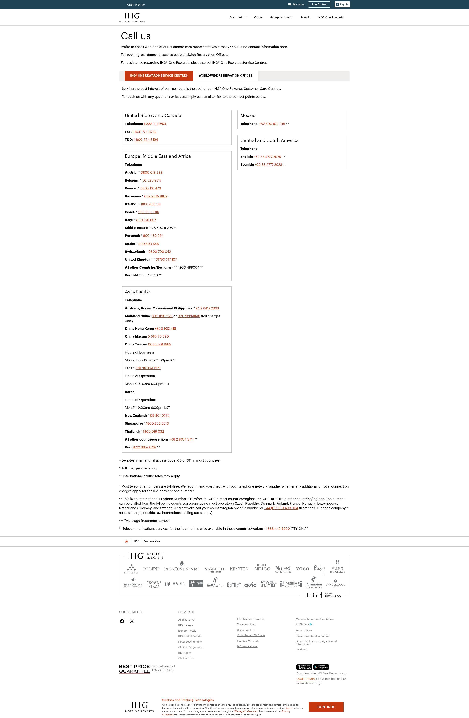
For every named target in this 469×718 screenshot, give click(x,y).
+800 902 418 (165, 328)
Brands (305, 17)
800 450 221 (152, 235)
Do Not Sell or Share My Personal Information (316, 642)
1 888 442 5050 (277, 528)
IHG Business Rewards (250, 619)
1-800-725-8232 (144, 132)
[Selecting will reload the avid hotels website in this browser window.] (250, 583)
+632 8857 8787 (144, 447)
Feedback (302, 649)
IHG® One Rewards (330, 17)
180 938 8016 (148, 212)
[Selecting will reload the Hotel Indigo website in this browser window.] (261, 568)
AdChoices (302, 624)
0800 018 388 (152, 172)
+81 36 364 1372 (148, 368)
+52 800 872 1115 (272, 123)
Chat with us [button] (136, 4)
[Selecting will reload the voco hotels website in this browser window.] (302, 568)
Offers (258, 17)
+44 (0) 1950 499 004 (281, 508)
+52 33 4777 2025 (267, 156)
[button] (342, 4)
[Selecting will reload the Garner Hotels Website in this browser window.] (234, 583)
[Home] (126, 541)
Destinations (238, 17)
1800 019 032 (153, 431)
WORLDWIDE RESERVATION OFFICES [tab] (225, 75)
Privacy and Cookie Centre (312, 636)
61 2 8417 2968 (207, 308)
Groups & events (281, 17)
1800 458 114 (151, 204)
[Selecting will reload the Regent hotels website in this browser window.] (151, 568)
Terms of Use (304, 630)
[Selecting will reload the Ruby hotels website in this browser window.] (319, 568)
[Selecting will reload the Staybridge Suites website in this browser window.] (291, 583)
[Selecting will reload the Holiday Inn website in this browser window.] (215, 583)
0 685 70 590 (158, 336)
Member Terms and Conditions (315, 619)
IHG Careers (185, 625)
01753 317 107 (166, 259)
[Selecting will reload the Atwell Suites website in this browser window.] (268, 583)
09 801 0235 (160, 415)
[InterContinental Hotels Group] (132, 17)
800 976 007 (146, 220)
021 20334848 (189, 316)
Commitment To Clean (251, 635)
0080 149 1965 (159, 344)
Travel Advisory (246, 624)
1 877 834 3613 (163, 670)
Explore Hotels (187, 630)
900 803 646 (148, 243)
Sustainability (245, 630)
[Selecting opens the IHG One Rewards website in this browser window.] (323, 595)
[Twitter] (131, 621)
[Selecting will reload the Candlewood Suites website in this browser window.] (335, 583)
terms (289, 707)
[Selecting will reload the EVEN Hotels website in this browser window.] (175, 583)
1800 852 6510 (157, 423)
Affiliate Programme (190, 647)
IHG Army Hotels (247, 646)
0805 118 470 (150, 188)
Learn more (305, 678)
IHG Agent (184, 652)
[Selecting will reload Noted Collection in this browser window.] (283, 568)
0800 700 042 (159, 251)
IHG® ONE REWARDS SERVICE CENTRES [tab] (159, 75)
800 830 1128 (162, 316)
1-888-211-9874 (155, 123)
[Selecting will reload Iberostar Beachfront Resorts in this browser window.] (133, 583)
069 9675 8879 (155, 196)
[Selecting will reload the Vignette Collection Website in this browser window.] (214, 568)
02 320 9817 (152, 180)
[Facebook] (123, 621)
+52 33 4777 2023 (268, 164)
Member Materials (248, 641)
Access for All (186, 619)
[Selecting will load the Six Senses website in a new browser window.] (131, 568)
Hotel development (190, 641)
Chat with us (186, 658)
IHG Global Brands (189, 636)
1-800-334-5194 (146, 139)
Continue (326, 707)
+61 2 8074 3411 (182, 439)
